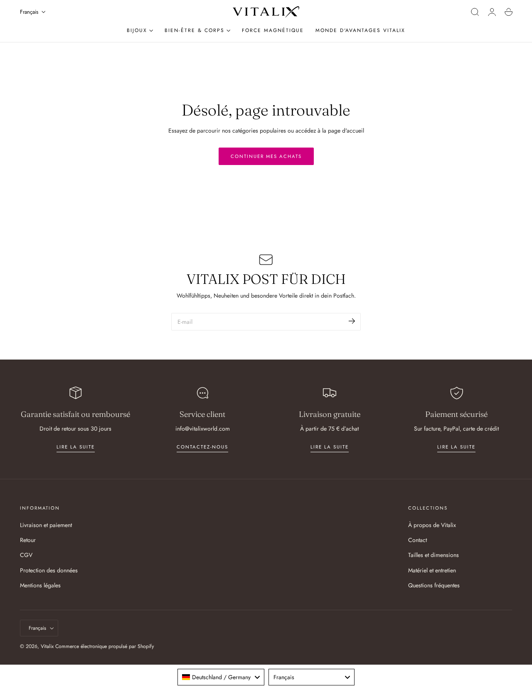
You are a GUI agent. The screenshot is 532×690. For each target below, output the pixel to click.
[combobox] (220, 677)
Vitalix (47, 646)
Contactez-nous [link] (202, 447)
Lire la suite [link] (76, 447)
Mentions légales (40, 585)
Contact (417, 540)
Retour (28, 540)
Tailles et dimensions (433, 555)
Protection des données (49, 570)
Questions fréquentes (434, 585)
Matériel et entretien (432, 570)
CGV (26, 555)
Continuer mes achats (266, 156)
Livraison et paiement (46, 525)
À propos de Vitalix (432, 525)
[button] (475, 12)
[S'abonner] (352, 321)
